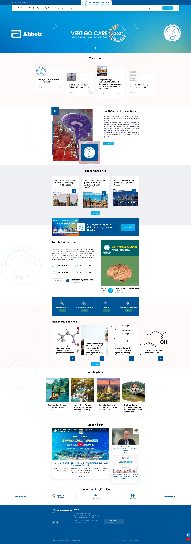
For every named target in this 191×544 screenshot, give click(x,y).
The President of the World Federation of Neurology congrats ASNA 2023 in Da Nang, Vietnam (125, 448)
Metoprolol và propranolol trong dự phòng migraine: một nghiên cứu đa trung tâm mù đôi (93, 350)
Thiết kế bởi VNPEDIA (134, 540)
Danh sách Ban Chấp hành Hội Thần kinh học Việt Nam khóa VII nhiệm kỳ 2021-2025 (133, 408)
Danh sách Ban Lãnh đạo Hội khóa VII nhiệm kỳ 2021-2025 (57, 407)
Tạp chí (47, 8)
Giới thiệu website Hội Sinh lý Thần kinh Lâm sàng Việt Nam (80, 86)
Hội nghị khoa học (34, 8)
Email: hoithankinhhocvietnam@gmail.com (86, 520)
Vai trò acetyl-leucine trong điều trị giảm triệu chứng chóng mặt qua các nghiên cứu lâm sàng (153, 350)
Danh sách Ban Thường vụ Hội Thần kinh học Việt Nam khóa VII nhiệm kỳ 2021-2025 (82, 408)
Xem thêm (95, 213)
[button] (95, 47)
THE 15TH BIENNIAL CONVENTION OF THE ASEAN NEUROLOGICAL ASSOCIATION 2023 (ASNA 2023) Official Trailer (125, 476)
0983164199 (113, 520)
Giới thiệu (21, 8)
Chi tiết (40, 87)
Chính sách (113, 540)
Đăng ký (167, 8)
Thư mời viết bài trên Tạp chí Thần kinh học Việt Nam (140, 86)
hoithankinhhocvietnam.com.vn (72, 540)
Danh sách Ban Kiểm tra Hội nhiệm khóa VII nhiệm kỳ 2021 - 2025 (108, 407)
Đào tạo (70, 8)
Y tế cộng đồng (58, 8)
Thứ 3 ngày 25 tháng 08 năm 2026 (23, 2)
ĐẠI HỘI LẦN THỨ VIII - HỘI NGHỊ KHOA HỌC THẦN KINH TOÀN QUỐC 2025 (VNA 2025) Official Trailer (80, 464)
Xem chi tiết (57, 280)
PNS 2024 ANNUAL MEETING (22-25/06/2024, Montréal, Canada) (124, 182)
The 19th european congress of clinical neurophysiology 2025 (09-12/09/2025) (65, 182)
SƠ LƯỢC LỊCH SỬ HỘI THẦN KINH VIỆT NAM (48, 80)
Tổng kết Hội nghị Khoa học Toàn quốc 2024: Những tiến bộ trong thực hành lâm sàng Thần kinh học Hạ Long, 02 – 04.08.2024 (110, 84)
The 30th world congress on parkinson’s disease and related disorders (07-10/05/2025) (94, 183)
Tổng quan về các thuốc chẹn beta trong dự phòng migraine (124, 352)
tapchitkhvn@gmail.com (82, 280)
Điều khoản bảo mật (123, 540)
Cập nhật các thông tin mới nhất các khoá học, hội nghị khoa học (100, 227)
